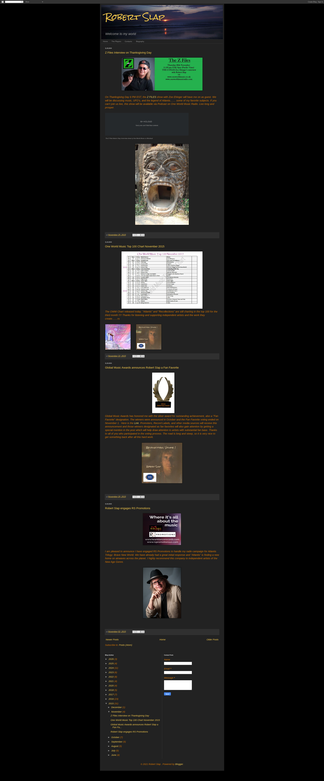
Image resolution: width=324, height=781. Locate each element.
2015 (111, 703)
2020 (111, 685)
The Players (116, 41)
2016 (111, 699)
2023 (111, 672)
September (117, 741)
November (116, 711)
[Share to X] (138, 235)
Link (136, 423)
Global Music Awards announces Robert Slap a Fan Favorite (142, 367)
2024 (111, 668)
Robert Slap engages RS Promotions (127, 508)
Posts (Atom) (125, 645)
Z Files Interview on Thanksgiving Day (128, 52)
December (116, 707)
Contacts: (128, 41)
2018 (111, 690)
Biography (140, 41)
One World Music (139, 138)
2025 (111, 663)
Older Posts (212, 639)
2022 (111, 677)
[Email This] (133, 235)
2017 (111, 694)
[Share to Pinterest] (143, 235)
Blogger (179, 764)
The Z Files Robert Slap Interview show (118, 138)
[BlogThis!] (136, 235)
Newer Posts (112, 639)
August (115, 746)
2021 (111, 681)
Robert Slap (135, 17)
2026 (111, 659)
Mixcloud (150, 138)
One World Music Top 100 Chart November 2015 (134, 246)
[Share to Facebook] (141, 235)
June (114, 755)
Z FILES (151, 97)
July (113, 750)
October (115, 737)
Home (105, 41)
